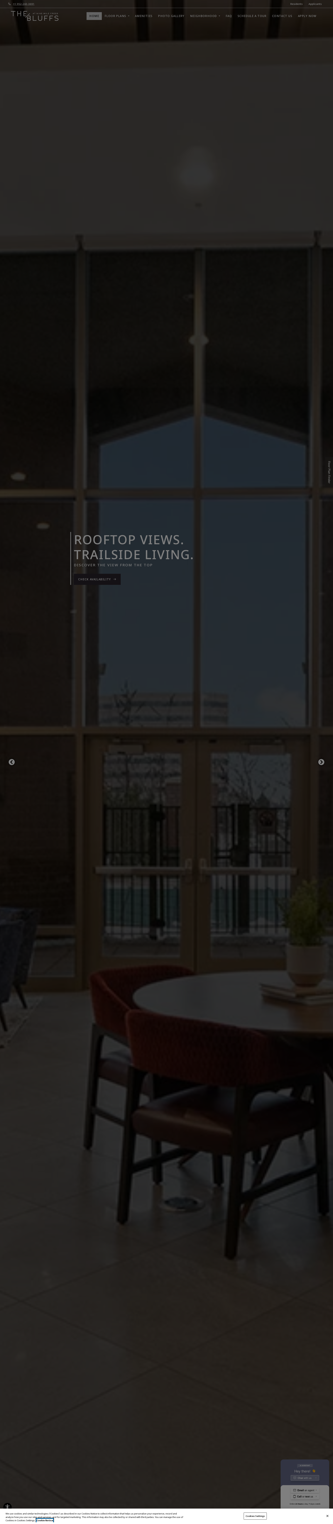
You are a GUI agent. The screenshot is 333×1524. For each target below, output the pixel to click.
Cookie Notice (45, 1520)
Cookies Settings (255, 1515)
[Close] (327, 1516)
